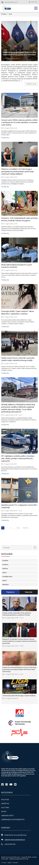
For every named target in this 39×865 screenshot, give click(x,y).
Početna (4, 14)
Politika (5, 560)
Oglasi (9, 862)
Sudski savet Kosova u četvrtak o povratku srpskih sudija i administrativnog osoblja (17, 359)
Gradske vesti (7, 576)
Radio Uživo (34, 2)
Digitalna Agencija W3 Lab (18, 859)
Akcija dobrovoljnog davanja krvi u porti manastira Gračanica (16, 266)
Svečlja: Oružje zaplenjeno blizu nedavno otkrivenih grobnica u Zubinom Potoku (16, 614)
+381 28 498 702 (9, 844)
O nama (3, 862)
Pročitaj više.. (5, 138)
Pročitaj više (31, 84)
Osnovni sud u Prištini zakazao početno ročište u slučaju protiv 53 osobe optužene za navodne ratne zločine (19, 122)
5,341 (18, 528)
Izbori (4, 580)
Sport (4, 572)
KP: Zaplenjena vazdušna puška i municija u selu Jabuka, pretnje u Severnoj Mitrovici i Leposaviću (18, 458)
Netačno (5, 584)
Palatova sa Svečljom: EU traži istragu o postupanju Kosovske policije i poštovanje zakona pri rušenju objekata (17, 171)
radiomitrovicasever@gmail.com (15, 839)
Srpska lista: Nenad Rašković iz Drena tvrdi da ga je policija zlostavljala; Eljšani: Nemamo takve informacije (19, 669)
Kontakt (15, 862)
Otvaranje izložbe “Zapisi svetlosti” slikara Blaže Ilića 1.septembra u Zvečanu (17, 312)
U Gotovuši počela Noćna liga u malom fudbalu (18, 696)
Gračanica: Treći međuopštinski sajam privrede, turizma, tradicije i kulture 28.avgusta (19, 219)
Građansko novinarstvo (12, 819)
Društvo (5, 564)
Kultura (5, 568)
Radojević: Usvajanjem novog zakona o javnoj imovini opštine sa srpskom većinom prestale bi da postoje (19, 641)
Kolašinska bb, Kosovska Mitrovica (15, 835)
